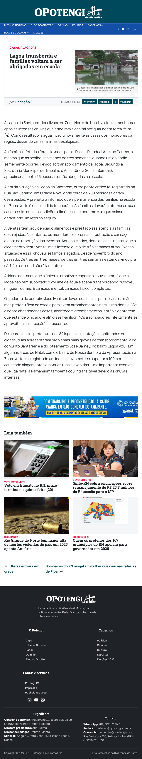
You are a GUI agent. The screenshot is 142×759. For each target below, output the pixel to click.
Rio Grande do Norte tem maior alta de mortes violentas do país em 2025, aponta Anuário (36, 544)
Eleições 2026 (105, 659)
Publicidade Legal (36, 692)
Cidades (102, 645)
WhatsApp (89, 102)
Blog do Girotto (35, 659)
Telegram (125, 102)
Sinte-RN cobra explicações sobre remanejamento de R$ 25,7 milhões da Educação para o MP (104, 487)
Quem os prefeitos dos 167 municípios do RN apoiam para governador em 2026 (100, 544)
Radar (29, 650)
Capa (29, 640)
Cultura (102, 650)
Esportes (103, 654)
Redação (22, 102)
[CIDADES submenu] (44, 32)
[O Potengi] (69, 12)
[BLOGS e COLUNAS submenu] (28, 32)
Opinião (31, 654)
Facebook (104, 102)
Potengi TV (32, 683)
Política (102, 640)
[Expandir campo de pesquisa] (135, 29)
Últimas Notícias (36, 645)
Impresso (31, 688)
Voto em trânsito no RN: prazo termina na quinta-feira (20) (30, 487)
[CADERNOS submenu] (102, 25)
